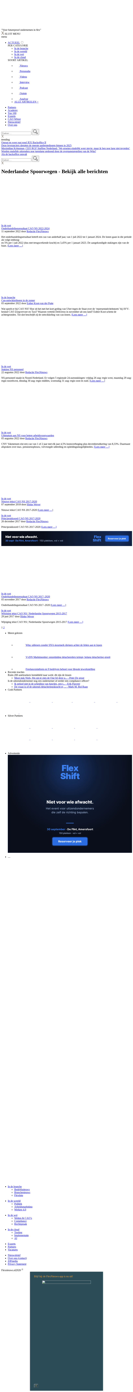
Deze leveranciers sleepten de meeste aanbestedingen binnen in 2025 (36, 145)
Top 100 (12, 113)
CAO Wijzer (14, 119)
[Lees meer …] (15, 245)
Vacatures (13, 1249)
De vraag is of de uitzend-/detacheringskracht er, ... (51, 686)
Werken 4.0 (20, 1209)
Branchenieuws (22, 1192)
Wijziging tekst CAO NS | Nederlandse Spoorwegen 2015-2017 (34, 613)
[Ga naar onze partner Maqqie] (108, 727)
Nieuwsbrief (14, 122)
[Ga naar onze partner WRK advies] (19, 750)
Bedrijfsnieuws (22, 1189)
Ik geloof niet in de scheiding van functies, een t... (47, 683)
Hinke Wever (33, 504)
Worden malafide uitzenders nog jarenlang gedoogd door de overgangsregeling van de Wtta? (48, 151)
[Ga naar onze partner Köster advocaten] (86, 738)
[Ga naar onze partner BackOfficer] (63, 701)
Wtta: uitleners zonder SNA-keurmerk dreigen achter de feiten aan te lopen (64, 645)
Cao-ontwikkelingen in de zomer (18, 300)
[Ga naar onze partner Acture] (41, 701)
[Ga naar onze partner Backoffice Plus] (19, 701)
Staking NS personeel (12, 369)
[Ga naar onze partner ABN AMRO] (64, 738)
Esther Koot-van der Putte (40, 303)
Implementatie (21, 1235)
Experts (12, 116)
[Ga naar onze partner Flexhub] (19, 727)
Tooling (18, 1232)
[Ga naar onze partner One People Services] (84, 701)
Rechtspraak (20, 1224)
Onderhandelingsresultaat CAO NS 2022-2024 (25, 228)
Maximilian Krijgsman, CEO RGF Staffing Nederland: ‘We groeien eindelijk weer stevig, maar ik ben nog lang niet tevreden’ (65, 148)
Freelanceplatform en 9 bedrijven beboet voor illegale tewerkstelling (60, 669)
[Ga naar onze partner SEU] (41, 727)
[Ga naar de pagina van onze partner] (30, 876)
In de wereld (14, 1200)
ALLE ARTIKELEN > (26, 101)
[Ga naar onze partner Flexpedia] (106, 701)
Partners (12, 107)
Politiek (18, 1203)
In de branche (8, 297)
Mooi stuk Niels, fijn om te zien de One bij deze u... (49, 678)
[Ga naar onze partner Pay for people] (108, 738)
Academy (13, 110)
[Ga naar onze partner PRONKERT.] (64, 727)
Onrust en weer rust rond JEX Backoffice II (23, 142)
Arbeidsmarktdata (23, 1206)
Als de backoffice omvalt (14, 154)
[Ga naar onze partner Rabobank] (41, 738)
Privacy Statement (17, 1264)
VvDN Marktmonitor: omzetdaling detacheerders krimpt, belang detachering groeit (68, 657)
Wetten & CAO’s (23, 1218)
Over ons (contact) (17, 1258)
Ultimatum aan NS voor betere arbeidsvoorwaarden (27, 435)
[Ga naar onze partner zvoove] (30, 712)
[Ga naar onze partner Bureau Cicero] (122, 701)
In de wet (6, 225)
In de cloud (13, 1229)
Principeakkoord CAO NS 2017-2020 (20, 518)
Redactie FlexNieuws (38, 231)
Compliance (20, 1221)
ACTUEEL (14, 42)
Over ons (12, 125)
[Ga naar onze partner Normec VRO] (86, 727)
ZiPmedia (13, 1261)
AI (15, 1238)
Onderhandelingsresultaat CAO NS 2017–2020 (25, 596)
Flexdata (18, 1195)
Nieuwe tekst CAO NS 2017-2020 (19, 501)
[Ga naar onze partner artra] (19, 738)
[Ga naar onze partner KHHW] (13, 712)
